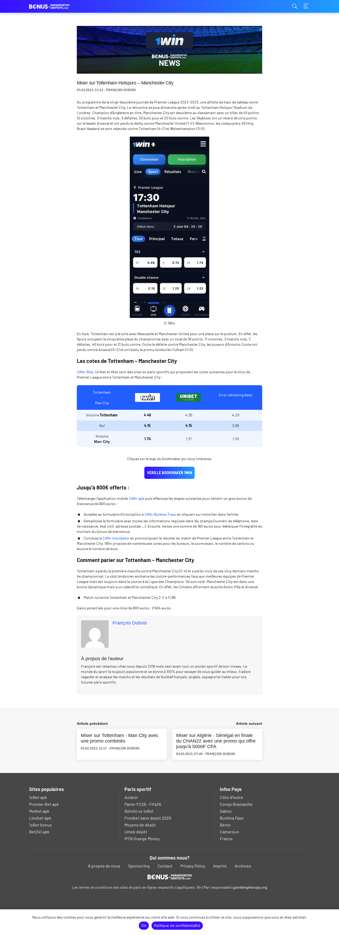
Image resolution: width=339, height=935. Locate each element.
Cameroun (229, 831)
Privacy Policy (192, 865)
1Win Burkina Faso (160, 514)
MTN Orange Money (142, 838)
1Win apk (136, 498)
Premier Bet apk (44, 804)
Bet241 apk (39, 831)
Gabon (226, 810)
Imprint (220, 865)
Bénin (225, 824)
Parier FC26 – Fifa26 (142, 804)
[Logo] (170, 876)
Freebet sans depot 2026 (147, 817)
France (226, 838)
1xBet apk (38, 797)
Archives (243, 865)
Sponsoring (139, 865)
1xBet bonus (40, 824)
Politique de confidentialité (177, 925)
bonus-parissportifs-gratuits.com (55, 6)
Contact (165, 865)
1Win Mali (85, 372)
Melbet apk (39, 810)
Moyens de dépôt (140, 824)
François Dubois (130, 623)
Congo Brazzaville (236, 804)
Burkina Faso (232, 817)
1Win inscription (116, 538)
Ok (143, 925)
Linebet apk (40, 817)
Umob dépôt (135, 831)
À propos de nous (104, 865)
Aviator (131, 797)
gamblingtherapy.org (250, 887)
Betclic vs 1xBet (139, 810)
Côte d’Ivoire (231, 797)
